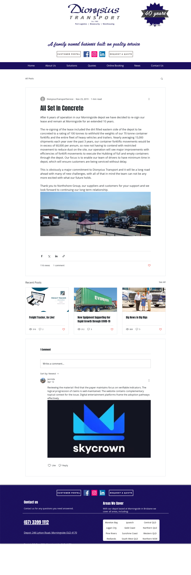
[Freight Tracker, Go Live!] (47, 300)
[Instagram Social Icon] (94, 54)
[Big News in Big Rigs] (143, 300)
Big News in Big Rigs (136, 317)
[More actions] (149, 99)
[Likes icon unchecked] (49, 465)
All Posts (29, 78)
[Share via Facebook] (41, 256)
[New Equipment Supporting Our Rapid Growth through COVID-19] (95, 300)
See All (162, 282)
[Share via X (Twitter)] (49, 256)
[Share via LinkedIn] (56, 256)
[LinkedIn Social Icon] (102, 54)
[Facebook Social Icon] (86, 54)
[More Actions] (149, 380)
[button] (161, 78)
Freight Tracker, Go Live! (41, 317)
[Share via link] (63, 256)
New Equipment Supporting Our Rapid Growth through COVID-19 (94, 319)
